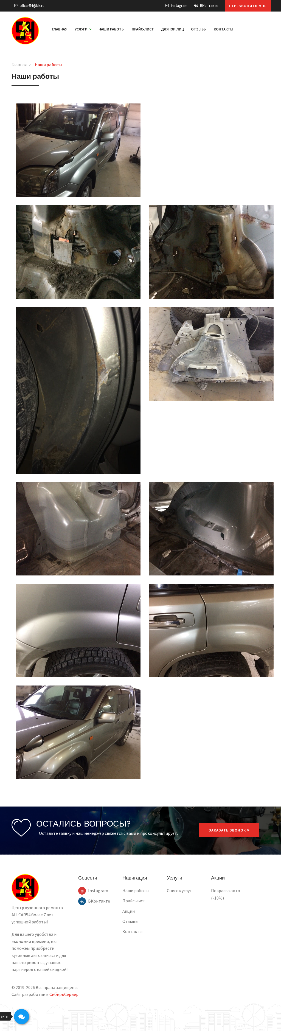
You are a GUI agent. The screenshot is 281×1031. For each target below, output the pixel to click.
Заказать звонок (228, 830)
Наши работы (112, 29)
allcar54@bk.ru (31, 5)
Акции (128, 911)
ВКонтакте (208, 5)
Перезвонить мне (247, 5)
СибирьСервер (63, 994)
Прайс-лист (143, 29)
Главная (60, 29)
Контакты (223, 29)
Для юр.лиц (172, 29)
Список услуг (179, 890)
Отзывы (199, 29)
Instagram (178, 5)
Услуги (81, 29)
